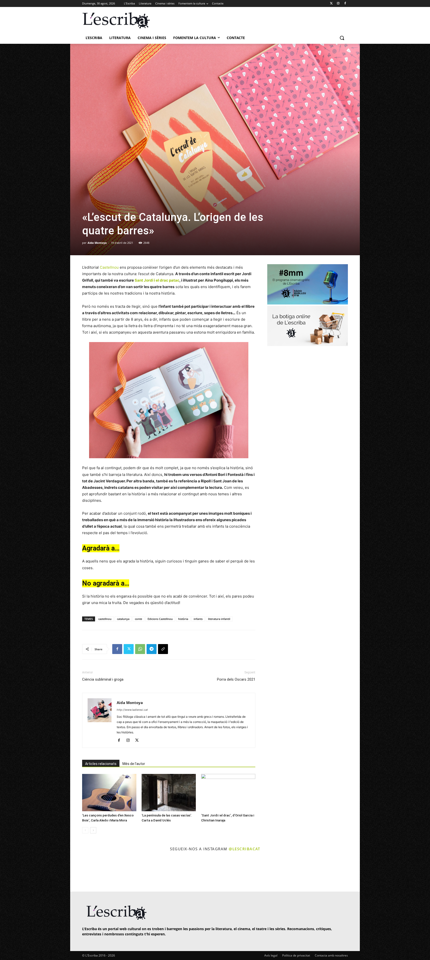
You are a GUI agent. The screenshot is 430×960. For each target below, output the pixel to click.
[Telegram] (152, 649)
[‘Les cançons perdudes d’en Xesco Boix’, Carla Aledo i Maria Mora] (109, 792)
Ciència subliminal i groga (102, 679)
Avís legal (270, 955)
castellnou (104, 619)
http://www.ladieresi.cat (132, 709)
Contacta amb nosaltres (331, 955)
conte (138, 619)
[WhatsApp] (140, 649)
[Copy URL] (163, 649)
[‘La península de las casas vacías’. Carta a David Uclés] (169, 792)
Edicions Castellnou (160, 619)
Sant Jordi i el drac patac (157, 280)
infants (198, 619)
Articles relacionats (100, 764)
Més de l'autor (133, 764)
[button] (342, 38)
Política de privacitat (296, 955)
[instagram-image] (87, 872)
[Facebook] (345, 3)
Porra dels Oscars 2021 (236, 679)
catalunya (123, 619)
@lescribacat (244, 848)
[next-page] (93, 830)
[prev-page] (85, 830)
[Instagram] (338, 3)
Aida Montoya (97, 243)
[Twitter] (331, 3)
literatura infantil (219, 619)
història (183, 619)
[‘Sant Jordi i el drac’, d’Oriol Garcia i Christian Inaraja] (228, 792)
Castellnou (109, 267)
